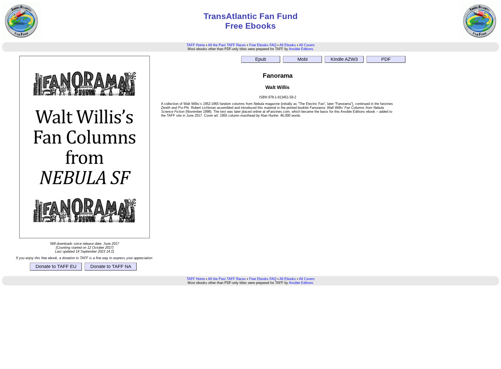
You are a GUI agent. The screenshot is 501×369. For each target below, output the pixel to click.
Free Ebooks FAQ (262, 45)
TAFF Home (196, 45)
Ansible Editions (301, 49)
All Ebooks (287, 45)
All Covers (307, 45)
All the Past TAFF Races (227, 45)
